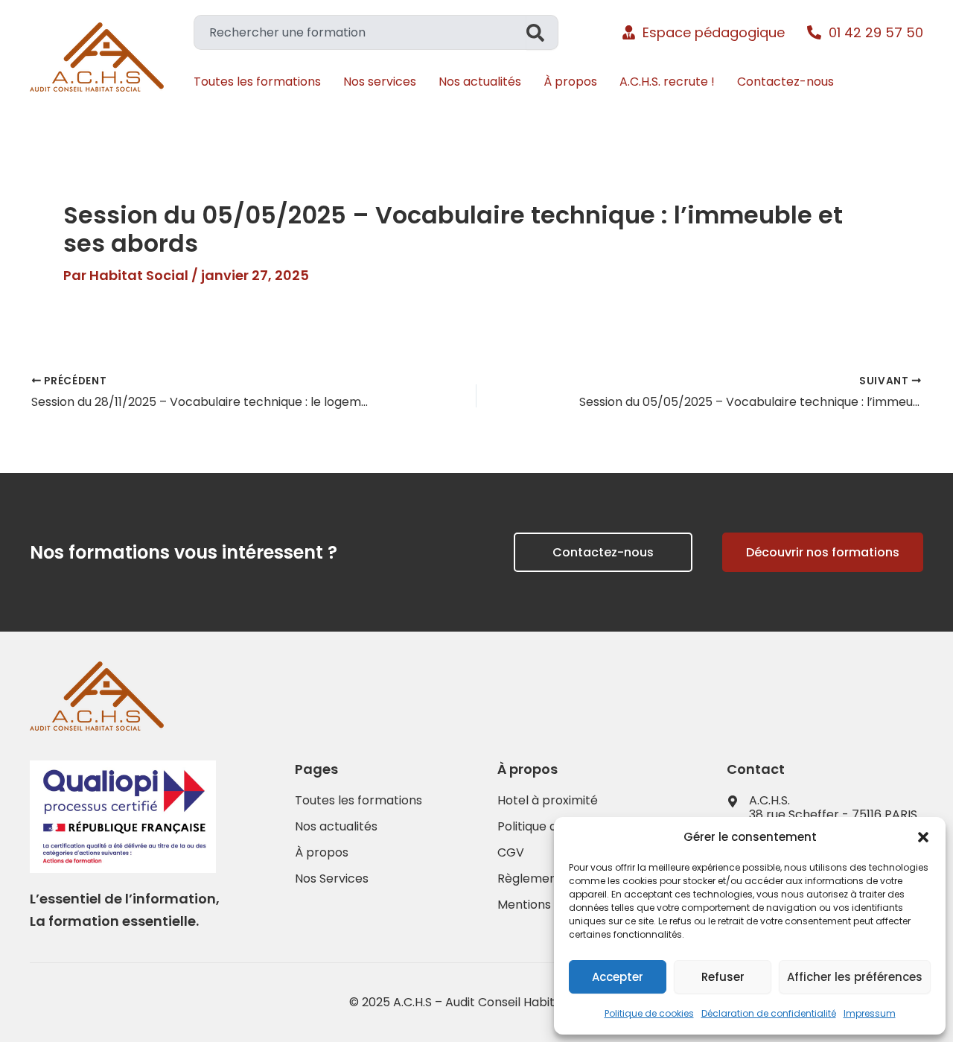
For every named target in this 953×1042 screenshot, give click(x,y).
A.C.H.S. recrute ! (667, 81)
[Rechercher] (542, 32)
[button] (923, 837)
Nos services (379, 81)
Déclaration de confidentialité (768, 1013)
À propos (570, 81)
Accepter (617, 977)
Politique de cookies (649, 1013)
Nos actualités (480, 81)
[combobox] (360, 32)
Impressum (870, 1013)
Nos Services (332, 878)
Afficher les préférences (854, 977)
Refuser (723, 977)
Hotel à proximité (547, 800)
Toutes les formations (257, 81)
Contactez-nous (785, 81)
